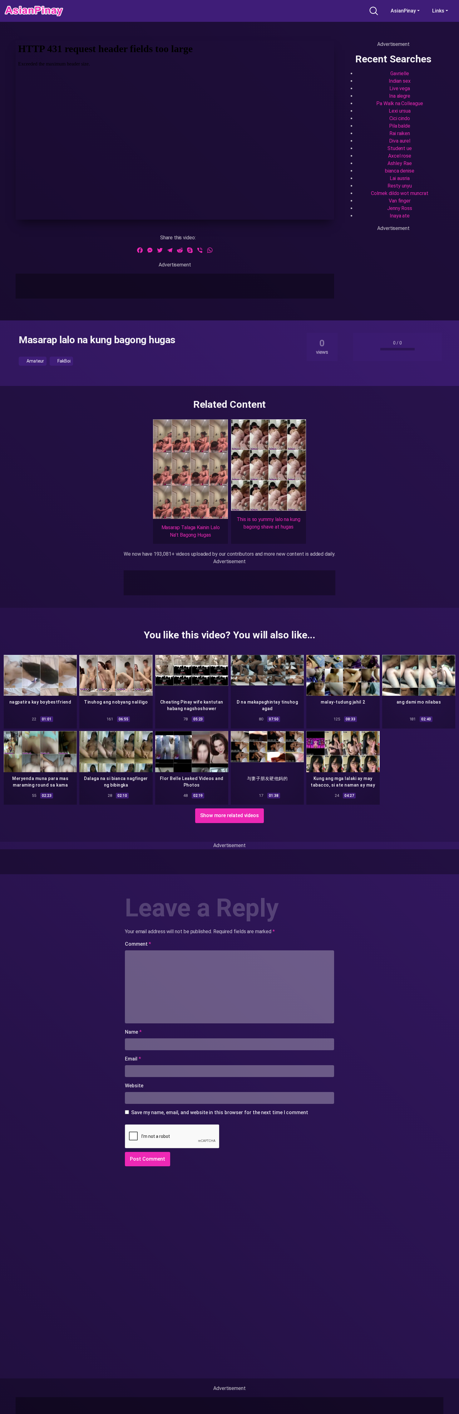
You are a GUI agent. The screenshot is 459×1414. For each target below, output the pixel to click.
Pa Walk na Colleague (399, 103)
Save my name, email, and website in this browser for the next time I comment (219, 1112)
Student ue (399, 148)
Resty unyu (399, 186)
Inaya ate (400, 216)
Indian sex (399, 81)
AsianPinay (403, 11)
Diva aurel (399, 141)
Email (133, 1059)
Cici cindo (399, 118)
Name (133, 1032)
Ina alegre (399, 96)
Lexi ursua (399, 111)
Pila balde (399, 126)
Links (438, 11)
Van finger (400, 201)
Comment (138, 944)
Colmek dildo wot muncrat (399, 193)
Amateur (35, 360)
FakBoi (63, 360)
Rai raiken (399, 133)
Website (134, 1086)
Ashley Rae (399, 163)
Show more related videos (229, 815)
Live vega (399, 88)
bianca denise (399, 171)
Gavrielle (399, 73)
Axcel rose (399, 156)
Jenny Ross (399, 208)
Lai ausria (399, 178)
